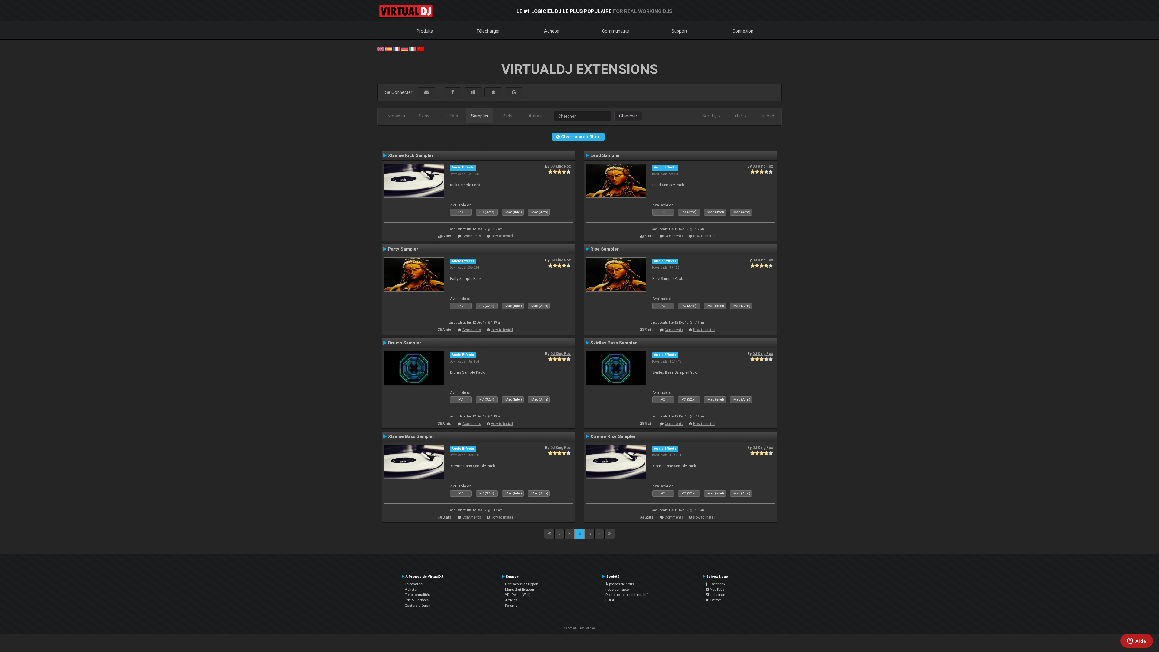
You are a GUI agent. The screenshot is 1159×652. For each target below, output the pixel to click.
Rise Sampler (604, 249)
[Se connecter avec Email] (426, 92)
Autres (535, 116)
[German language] (404, 48)
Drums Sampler (404, 343)
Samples (479, 116)
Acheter (552, 31)
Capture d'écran (417, 605)
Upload (767, 116)
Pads (507, 116)
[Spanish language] (388, 48)
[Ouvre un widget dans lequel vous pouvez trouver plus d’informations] (1136, 641)
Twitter (715, 600)
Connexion (743, 31)
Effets (452, 116)
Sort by (710, 116)
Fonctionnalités (417, 595)
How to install (502, 236)
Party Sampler (403, 249)
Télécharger (488, 31)
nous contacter (617, 589)
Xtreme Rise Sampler (613, 436)
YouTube (716, 589)
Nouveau (396, 116)
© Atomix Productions (579, 628)
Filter (738, 116)
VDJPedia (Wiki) (518, 595)
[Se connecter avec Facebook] (452, 92)
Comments (471, 236)
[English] (380, 48)
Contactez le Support (521, 584)
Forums (511, 605)
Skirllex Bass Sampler (613, 343)
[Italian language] (412, 48)
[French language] (396, 48)
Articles (511, 600)
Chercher (628, 116)
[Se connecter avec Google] (514, 92)
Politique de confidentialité (626, 595)
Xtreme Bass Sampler (411, 436)
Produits (425, 31)
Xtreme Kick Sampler (410, 155)
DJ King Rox (560, 166)
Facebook (716, 584)
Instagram (717, 595)
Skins (424, 116)
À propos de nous (619, 584)
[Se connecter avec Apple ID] (493, 92)
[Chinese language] (420, 48)
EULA (610, 600)
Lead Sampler (605, 155)
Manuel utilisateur (519, 589)
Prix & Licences (417, 600)
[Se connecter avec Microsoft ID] (473, 92)
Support (679, 31)
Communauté (615, 31)
